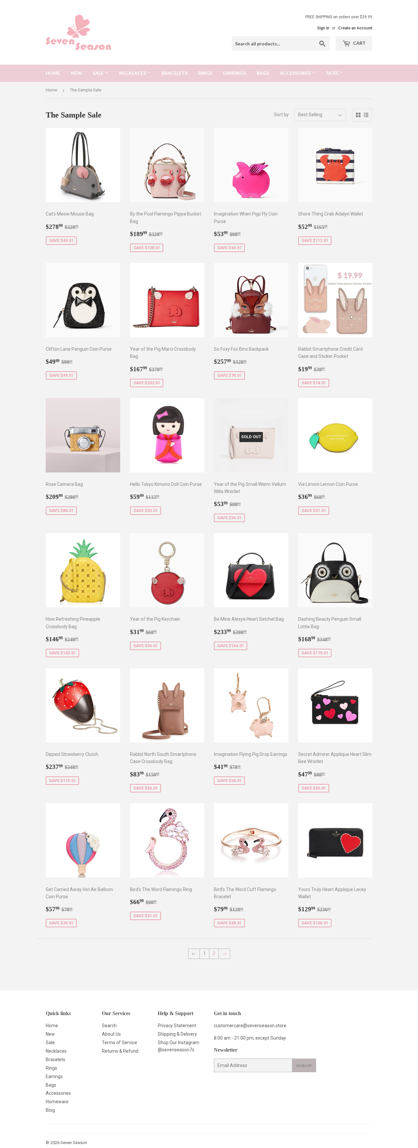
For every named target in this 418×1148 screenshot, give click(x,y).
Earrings (234, 73)
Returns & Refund (120, 1051)
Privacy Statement (177, 1025)
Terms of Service (119, 1042)
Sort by (281, 114)
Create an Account (355, 28)
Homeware (57, 1101)
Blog (50, 1110)
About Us (111, 1034)
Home (53, 73)
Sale (98, 73)
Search (109, 1025)
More (333, 73)
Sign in (323, 28)
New (76, 73)
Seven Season (73, 1142)
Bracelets (174, 73)
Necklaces (133, 73)
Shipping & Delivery (177, 1034)
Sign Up (304, 1065)
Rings (205, 73)
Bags (263, 73)
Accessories (296, 73)
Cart (359, 43)
